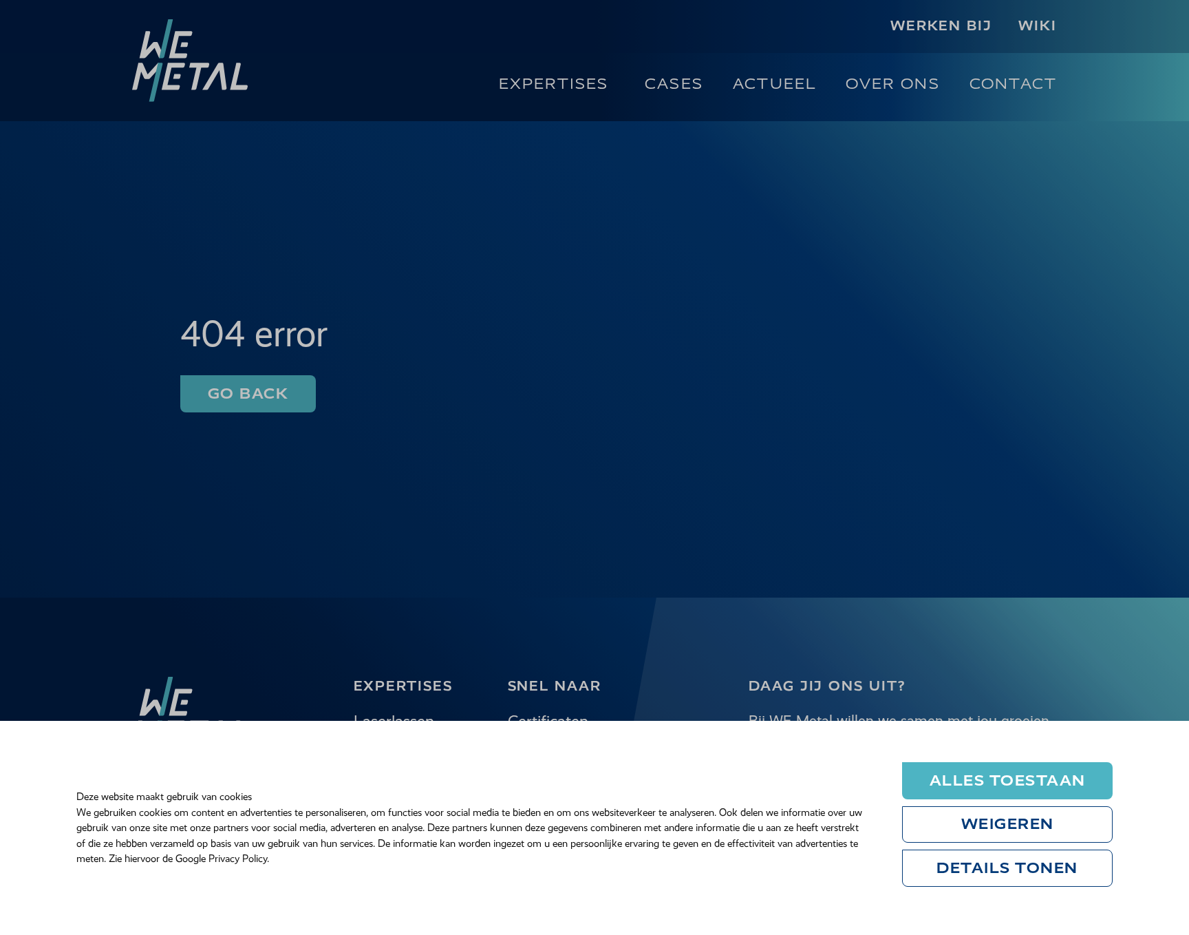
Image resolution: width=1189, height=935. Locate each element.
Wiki (1037, 26)
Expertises (554, 83)
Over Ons (892, 83)
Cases (674, 83)
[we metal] (190, 60)
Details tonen (1007, 867)
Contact (1013, 83)
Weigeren (1007, 823)
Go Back (248, 393)
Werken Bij (941, 26)
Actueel (774, 83)
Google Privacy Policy (221, 858)
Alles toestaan (1008, 780)
